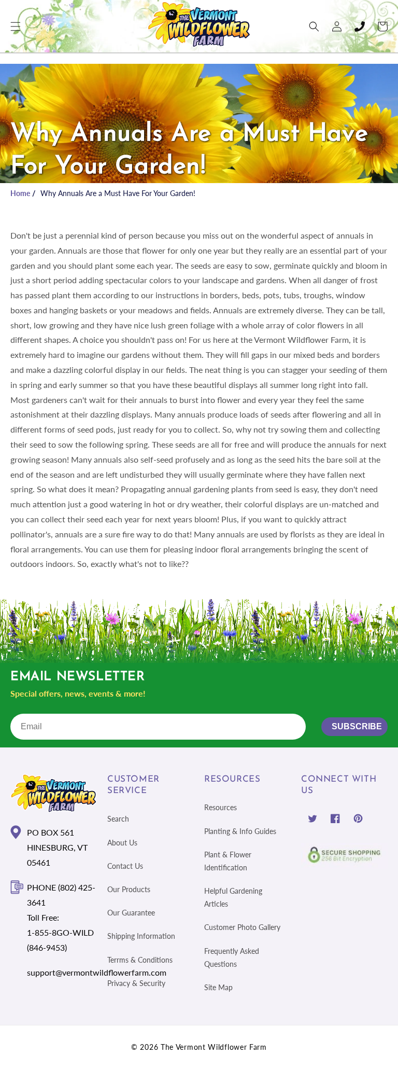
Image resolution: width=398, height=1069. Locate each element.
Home (20, 193)
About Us (122, 842)
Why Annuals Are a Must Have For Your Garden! (117, 193)
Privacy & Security (136, 983)
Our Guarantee (131, 912)
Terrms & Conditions (140, 959)
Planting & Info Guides (240, 831)
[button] (15, 26)
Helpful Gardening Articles (233, 897)
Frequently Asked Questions (231, 957)
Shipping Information (141, 936)
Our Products (128, 889)
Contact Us (125, 866)
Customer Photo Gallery (242, 927)
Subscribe (357, 726)
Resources (220, 807)
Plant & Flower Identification (227, 861)
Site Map (218, 987)
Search (118, 818)
